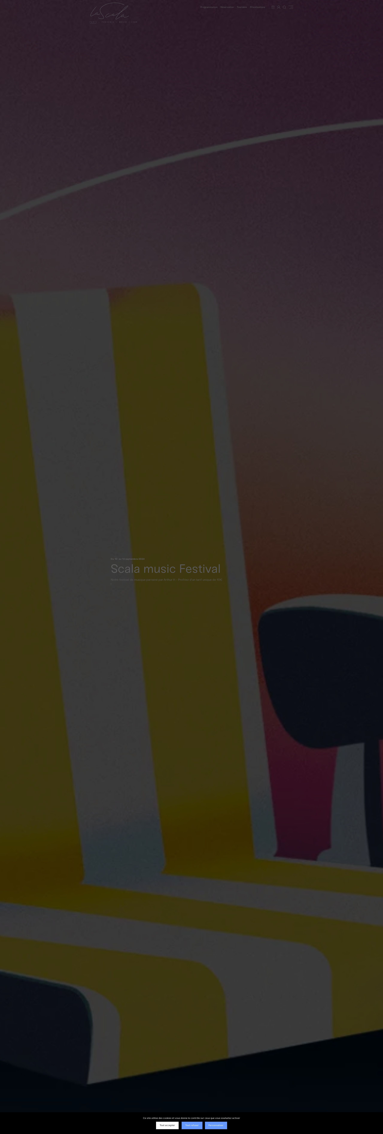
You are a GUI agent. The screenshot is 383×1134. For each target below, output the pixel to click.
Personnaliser (216, 1125)
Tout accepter (167, 1125)
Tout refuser (192, 1125)
